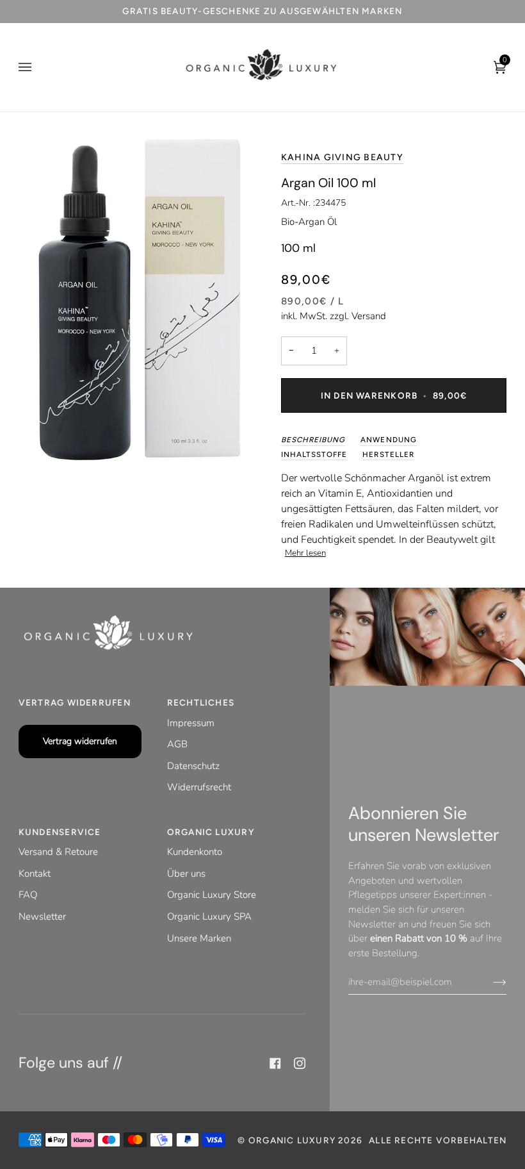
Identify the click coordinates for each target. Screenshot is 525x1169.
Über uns (186, 873)
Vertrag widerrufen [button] (75, 702)
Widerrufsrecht (199, 787)
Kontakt (35, 873)
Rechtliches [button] (200, 702)
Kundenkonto (194, 851)
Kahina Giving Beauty (342, 157)
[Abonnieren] (489, 982)
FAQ (28, 894)
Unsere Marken (199, 938)
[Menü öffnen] (38, 67)
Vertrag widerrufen (80, 741)
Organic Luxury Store (211, 894)
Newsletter (42, 916)
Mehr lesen (305, 553)
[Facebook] (275, 1063)
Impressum (190, 723)
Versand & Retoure (58, 851)
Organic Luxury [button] (211, 832)
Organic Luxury (293, 1140)
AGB (177, 744)
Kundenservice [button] (60, 832)
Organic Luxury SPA (209, 916)
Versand (368, 316)
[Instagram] (299, 1063)
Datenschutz (193, 765)
